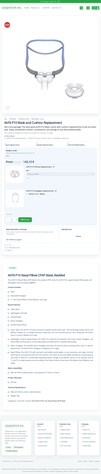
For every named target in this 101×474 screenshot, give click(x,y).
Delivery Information (45, 434)
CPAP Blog (64, 442)
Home (26, 8)
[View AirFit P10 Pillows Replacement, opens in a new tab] (53, 166)
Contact (97, 461)
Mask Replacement (67, 438)
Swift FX (32, 283)
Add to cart (25, 219)
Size (27, 170)
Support (46, 8)
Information (86, 438)
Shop (5, 119)
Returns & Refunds (44, 438)
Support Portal (65, 430)
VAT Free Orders (66, 446)
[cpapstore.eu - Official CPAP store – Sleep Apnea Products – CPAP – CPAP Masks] (11, 7)
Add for (39, 194)
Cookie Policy (87, 446)
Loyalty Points (42, 442)
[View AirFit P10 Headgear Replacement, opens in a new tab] (55, 191)
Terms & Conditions (89, 442)
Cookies (91, 461)
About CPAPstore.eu (89, 434)
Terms (80, 461)
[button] (81, 8)
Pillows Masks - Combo (37, 119)
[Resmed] (78, 236)
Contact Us (56, 8)
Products (35, 8)
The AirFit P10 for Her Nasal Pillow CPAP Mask (48, 401)
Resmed (9, 250)
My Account (42, 430)
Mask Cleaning (65, 434)
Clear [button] (27, 178)
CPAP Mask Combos (23, 119)
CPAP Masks (12, 119)
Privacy (85, 461)
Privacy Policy (42, 446)
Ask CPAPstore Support (14, 240)
